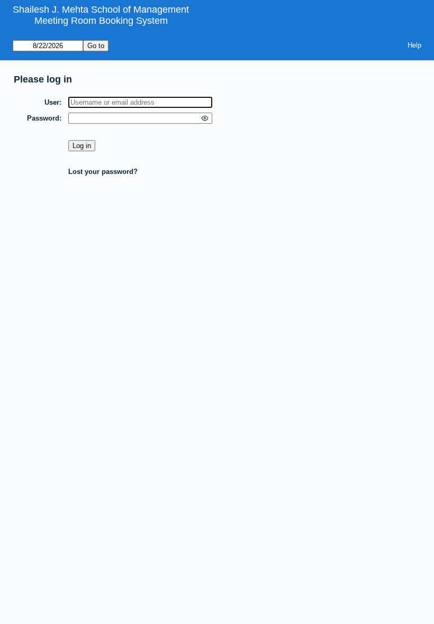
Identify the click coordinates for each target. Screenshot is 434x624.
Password (43, 118)
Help (414, 45)
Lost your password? (103, 172)
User (51, 102)
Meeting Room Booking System (101, 20)
